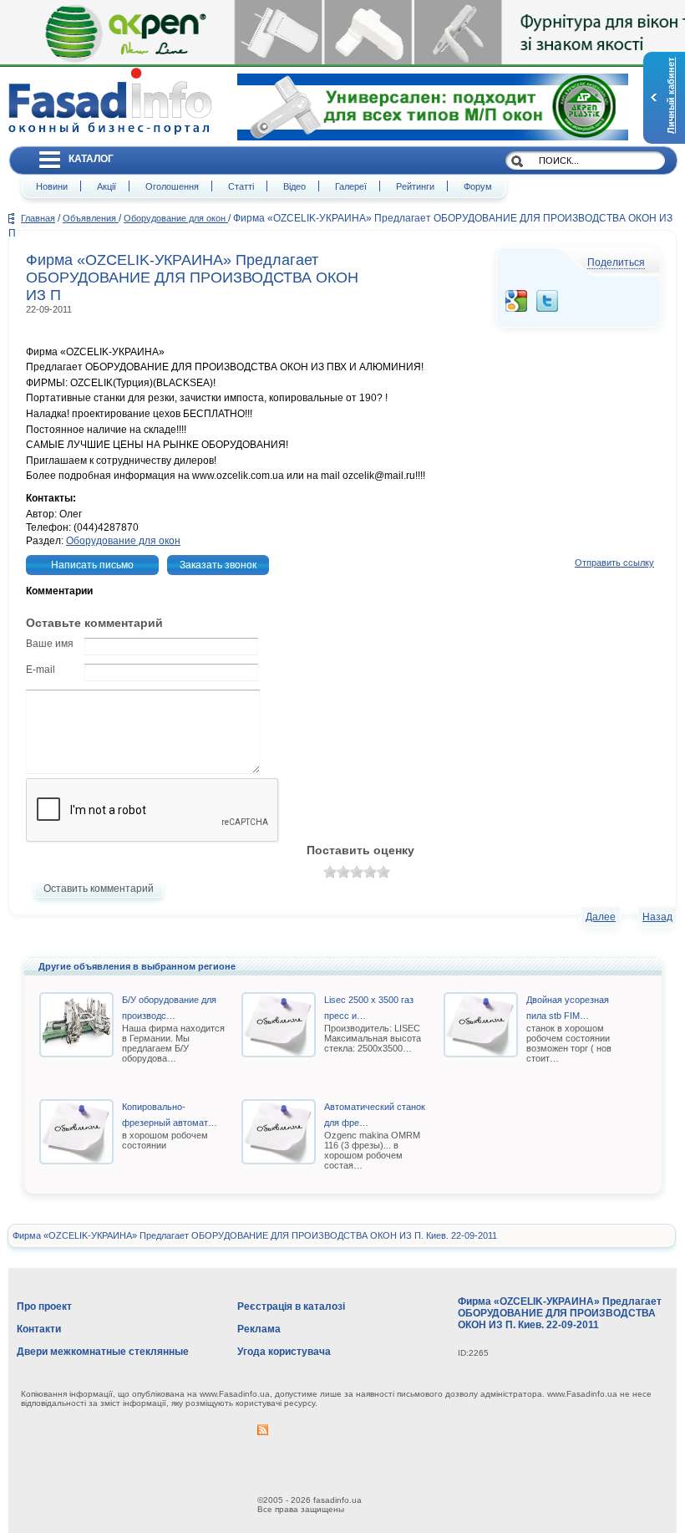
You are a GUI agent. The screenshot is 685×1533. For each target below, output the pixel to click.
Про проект (44, 1306)
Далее (601, 917)
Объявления (91, 218)
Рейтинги (415, 186)
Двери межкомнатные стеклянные (103, 1351)
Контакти (39, 1329)
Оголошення (172, 186)
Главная (38, 218)
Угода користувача (284, 1351)
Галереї (351, 186)
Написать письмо (92, 565)
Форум (478, 186)
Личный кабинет (671, 96)
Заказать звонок (218, 565)
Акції (106, 186)
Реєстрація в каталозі (291, 1306)
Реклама (259, 1329)
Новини (52, 186)
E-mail (40, 669)
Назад (657, 917)
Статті (241, 186)
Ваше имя (50, 643)
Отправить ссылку (614, 563)
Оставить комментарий (98, 888)
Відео (294, 186)
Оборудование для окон (176, 218)
